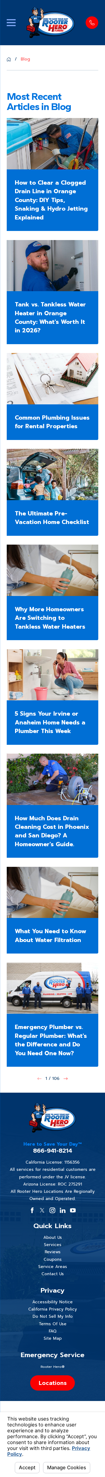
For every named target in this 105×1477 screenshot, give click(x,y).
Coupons (53, 1259)
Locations (52, 1383)
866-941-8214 (52, 1151)
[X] (42, 1210)
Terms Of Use (52, 1324)
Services (52, 1245)
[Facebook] (32, 1210)
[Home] (50, 22)
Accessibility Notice (52, 1302)
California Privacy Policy (52, 1309)
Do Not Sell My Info (53, 1316)
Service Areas (52, 1267)
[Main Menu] (11, 22)
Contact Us (52, 1274)
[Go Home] (9, 59)
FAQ (53, 1331)
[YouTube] (73, 1210)
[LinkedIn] (62, 1210)
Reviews (53, 1252)
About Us (52, 1237)
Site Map (53, 1338)
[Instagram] (52, 1210)
